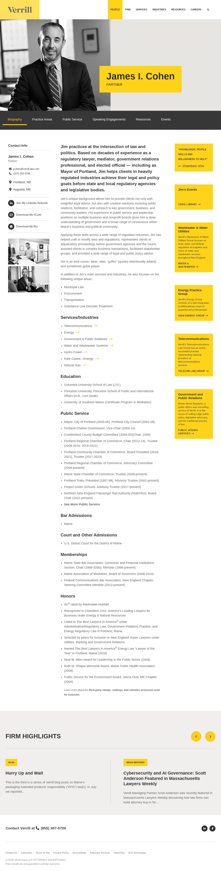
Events (166, 119)
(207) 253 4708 (21, 173)
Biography (15, 119)
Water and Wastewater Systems (86, 345)
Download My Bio (26, 226)
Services (141, 9)
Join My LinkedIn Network (32, 203)
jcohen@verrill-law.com (25, 168)
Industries (159, 9)
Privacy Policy (61, 853)
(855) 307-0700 (53, 828)
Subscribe (26, 853)
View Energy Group (191, 315)
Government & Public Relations (85, 339)
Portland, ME (21, 182)
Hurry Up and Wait (24, 773)
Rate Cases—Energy (78, 358)
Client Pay (119, 853)
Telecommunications (78, 326)
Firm (128, 9)
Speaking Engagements (109, 119)
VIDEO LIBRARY (187, 204)
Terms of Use (43, 853)
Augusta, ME (21, 189)
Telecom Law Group (191, 371)
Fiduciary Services (100, 853)
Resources (178, 9)
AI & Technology (137, 853)
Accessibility (79, 853)
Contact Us (11, 853)
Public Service (72, 119)
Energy (69, 332)
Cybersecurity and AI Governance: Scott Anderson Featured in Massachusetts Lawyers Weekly (164, 778)
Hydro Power (73, 352)
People (115, 9)
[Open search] (208, 9)
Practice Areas (42, 119)
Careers (196, 9)
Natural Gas (72, 365)
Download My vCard (28, 214)
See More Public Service (82, 504)
